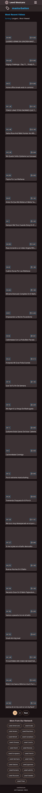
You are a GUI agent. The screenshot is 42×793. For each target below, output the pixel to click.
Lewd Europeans (14, 753)
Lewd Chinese (14, 742)
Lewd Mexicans (17, 2)
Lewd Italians (13, 764)
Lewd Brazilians (27, 731)
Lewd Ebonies (27, 748)
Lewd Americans (14, 726)
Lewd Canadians (27, 737)
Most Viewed (25, 18)
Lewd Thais (21, 781)
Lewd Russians (14, 776)
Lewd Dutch (14, 748)
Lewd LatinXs (28, 770)
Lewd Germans (15, 759)
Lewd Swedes (28, 776)
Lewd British (13, 737)
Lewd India (28, 759)
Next (26, 713)
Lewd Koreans (14, 770)
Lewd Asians (13, 731)
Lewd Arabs (29, 726)
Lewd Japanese (28, 764)
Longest (15, 18)
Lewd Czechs (28, 742)
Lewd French (29, 753)
